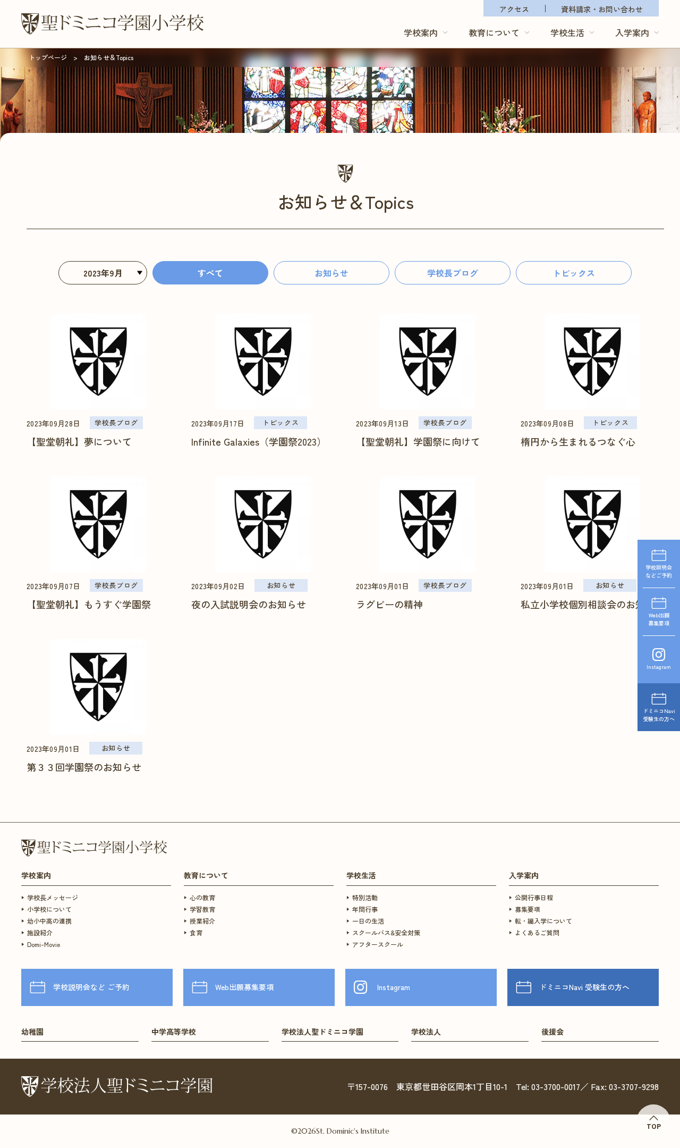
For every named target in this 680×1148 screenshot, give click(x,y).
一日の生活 (368, 920)
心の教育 (202, 897)
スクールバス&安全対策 (386, 932)
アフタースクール (377, 944)
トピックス (573, 272)
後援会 (552, 1032)
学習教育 (202, 909)
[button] (425, 32)
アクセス (514, 9)
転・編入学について (543, 920)
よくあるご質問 (537, 932)
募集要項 (527, 909)
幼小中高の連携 (49, 920)
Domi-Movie (43, 944)
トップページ (48, 57)
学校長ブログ (452, 272)
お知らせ (331, 272)
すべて (210, 272)
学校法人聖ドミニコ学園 (322, 1032)
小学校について (49, 909)
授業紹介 (202, 920)
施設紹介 (40, 932)
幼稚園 (32, 1032)
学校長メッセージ (52, 897)
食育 (196, 932)
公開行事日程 (534, 897)
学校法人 (426, 1032)
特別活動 (365, 897)
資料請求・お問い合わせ (602, 9)
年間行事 (365, 909)
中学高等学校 (173, 1032)
